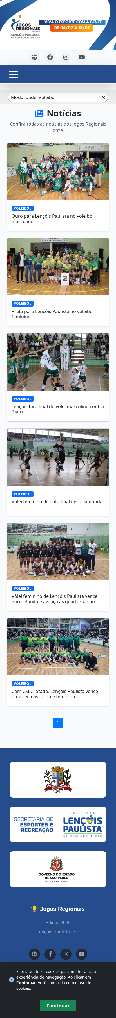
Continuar (58, 1006)
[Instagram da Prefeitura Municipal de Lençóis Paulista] (66, 57)
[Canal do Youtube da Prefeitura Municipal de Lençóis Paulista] (81, 57)
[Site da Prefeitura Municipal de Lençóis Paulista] (34, 57)
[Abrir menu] (13, 74)
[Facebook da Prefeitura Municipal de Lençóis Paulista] (50, 57)
